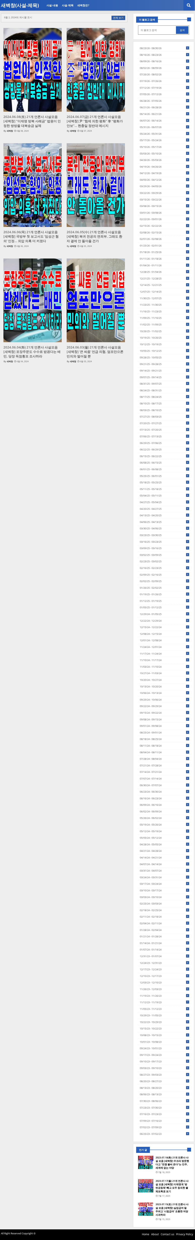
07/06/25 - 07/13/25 (164, 436)
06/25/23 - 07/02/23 (164, 1134)
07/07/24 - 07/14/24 (164, 778)
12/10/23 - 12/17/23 (164, 976)
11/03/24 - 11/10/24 (164, 666)
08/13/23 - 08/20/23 (164, 1088)
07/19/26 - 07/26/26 (164, 81)
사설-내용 (52, 5)
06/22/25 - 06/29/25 (164, 449)
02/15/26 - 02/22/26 (164, 225)
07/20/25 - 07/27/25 (164, 423)
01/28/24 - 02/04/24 (164, 930)
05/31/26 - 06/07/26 (164, 127)
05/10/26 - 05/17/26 (164, 147)
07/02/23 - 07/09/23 (164, 1127)
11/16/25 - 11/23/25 (164, 311)
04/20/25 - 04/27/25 (164, 509)
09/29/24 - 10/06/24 (164, 699)
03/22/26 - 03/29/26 (164, 193)
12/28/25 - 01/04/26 (164, 272)
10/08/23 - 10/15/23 (164, 1035)
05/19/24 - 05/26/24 (164, 824)
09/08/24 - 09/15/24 (164, 719)
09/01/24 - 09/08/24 (164, 726)
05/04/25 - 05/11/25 (164, 495)
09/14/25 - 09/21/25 (164, 370)
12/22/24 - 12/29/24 (164, 620)
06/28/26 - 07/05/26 (164, 101)
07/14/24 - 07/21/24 (164, 772)
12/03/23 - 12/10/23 (164, 982)
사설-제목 (68, 5)
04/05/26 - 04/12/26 (164, 179)
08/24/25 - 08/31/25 (164, 390)
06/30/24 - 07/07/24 (164, 785)
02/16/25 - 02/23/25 (164, 568)
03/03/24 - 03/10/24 (164, 897)
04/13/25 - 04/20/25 (164, 515)
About (155, 1234)
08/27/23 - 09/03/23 (164, 1074)
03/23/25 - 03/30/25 (164, 535)
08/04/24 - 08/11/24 (164, 752)
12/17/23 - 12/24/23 (164, 969)
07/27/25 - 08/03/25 (164, 416)
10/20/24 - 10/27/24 (164, 680)
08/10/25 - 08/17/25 (164, 403)
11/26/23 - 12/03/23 (164, 989)
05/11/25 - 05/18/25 (164, 489)
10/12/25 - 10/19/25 (164, 344)
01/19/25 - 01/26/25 (164, 594)
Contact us (167, 1234)
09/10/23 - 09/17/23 (164, 1061)
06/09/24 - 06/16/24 (164, 805)
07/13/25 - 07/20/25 (164, 429)
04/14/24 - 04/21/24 (164, 857)
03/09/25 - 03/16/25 (164, 548)
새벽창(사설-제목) (20, 5)
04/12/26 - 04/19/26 (164, 173)
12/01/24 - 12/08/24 (164, 640)
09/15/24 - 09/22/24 (164, 712)
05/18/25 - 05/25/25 (164, 482)
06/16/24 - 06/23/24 (164, 798)
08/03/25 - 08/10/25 (164, 410)
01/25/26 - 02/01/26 (164, 245)
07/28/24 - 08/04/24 (164, 758)
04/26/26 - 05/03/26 (164, 160)
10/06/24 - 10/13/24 (164, 693)
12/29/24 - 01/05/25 (164, 614)
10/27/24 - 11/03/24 (164, 673)
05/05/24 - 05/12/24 (164, 837)
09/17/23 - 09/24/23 (164, 1055)
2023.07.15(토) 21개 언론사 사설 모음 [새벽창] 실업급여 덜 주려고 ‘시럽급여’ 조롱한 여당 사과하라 (172, 1209)
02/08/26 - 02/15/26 (164, 232)
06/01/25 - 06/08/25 (164, 469)
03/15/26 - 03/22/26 (164, 199)
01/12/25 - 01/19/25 (164, 601)
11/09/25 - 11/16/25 (164, 318)
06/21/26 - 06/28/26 (164, 107)
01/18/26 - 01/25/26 (164, 252)
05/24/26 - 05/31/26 (164, 133)
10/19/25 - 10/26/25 (164, 337)
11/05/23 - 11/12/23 (164, 1009)
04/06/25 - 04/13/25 (164, 522)
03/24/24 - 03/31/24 (164, 877)
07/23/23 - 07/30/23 (164, 1107)
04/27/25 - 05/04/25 (164, 502)
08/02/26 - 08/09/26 (164, 68)
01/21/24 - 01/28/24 (164, 936)
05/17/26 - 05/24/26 (164, 140)
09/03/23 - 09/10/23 (164, 1068)
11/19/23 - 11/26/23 (164, 995)
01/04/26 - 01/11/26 (164, 265)
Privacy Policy (184, 1234)
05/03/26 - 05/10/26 (164, 153)
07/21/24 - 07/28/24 (164, 765)
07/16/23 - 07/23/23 (164, 1114)
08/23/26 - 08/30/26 (164, 48)
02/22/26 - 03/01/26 (164, 219)
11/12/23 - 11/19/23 (164, 1002)
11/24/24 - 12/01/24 (164, 647)
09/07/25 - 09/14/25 (164, 377)
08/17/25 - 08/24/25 (164, 396)
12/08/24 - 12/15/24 (164, 634)
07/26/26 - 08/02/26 (164, 74)
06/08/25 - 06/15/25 (164, 462)
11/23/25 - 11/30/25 (164, 304)
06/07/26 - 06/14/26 (164, 120)
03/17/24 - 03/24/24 (164, 883)
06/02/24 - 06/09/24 (164, 811)
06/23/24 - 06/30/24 (164, 791)
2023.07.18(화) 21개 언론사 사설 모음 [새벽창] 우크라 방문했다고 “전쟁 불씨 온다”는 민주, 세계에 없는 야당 (172, 1163)
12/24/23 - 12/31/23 (164, 963)
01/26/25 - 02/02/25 (164, 587)
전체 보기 (118, 17)
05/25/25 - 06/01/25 (164, 476)
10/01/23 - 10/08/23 (164, 1042)
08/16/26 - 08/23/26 (164, 54)
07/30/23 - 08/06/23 (164, 1101)
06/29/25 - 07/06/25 (164, 443)
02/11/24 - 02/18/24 (164, 916)
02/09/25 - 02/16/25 (164, 574)
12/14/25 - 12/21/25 (164, 285)
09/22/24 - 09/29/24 (164, 706)
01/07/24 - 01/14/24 (164, 949)
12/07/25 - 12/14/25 (164, 291)
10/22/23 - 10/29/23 (164, 1022)
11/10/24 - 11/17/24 (164, 660)
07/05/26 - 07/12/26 (164, 94)
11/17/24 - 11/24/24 (164, 653)
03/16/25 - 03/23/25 (164, 541)
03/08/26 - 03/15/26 (164, 206)
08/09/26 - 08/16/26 (164, 61)
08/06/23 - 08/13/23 (164, 1094)
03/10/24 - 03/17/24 (164, 890)
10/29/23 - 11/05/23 (164, 1015)
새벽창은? (83, 5)
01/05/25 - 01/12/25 (164, 607)
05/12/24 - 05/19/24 (164, 831)
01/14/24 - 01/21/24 (164, 943)
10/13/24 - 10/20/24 (164, 686)
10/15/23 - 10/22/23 (164, 1028)
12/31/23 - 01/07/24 (164, 956)
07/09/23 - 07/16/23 (164, 1120)
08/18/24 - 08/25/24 (164, 739)
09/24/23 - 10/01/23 (164, 1048)
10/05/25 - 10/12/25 (164, 350)
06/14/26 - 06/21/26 (164, 114)
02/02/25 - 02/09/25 (164, 581)
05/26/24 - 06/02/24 (164, 818)
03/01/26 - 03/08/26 (164, 212)
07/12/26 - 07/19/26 (164, 87)
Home (145, 1234)
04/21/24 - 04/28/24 (164, 851)
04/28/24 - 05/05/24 (164, 844)
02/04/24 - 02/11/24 (164, 923)
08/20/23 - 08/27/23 (164, 1081)
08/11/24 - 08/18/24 (164, 745)
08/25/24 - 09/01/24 (164, 732)
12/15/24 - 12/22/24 (164, 627)
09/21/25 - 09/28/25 (164, 364)
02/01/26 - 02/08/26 (164, 239)
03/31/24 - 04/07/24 (164, 870)
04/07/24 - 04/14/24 (164, 864)
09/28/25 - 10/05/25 (164, 357)
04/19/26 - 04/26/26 (164, 166)
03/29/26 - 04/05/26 (164, 186)
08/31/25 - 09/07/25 (164, 383)
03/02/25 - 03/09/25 (164, 555)
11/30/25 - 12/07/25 (164, 298)
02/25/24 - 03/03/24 (164, 903)
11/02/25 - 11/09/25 (164, 324)
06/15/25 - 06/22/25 (164, 456)
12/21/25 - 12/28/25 (164, 278)
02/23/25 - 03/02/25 (164, 561)
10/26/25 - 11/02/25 (164, 331)
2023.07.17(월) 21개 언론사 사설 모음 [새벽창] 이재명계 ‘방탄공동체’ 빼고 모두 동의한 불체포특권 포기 (172, 1186)
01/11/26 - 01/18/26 (164, 258)
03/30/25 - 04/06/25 (164, 528)
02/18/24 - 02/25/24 (164, 910)
